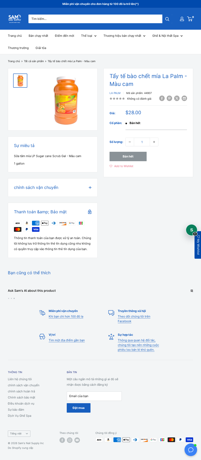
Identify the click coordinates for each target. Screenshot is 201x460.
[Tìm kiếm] (167, 19)
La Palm (115, 93)
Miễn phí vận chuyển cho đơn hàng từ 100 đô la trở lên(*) (100, 4)
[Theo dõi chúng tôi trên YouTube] (77, 448)
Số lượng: (116, 142)
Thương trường (18, 48)
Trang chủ (15, 36)
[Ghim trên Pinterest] (169, 98)
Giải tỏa (41, 48)
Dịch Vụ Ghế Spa (19, 423)
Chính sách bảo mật (21, 405)
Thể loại (86, 36)
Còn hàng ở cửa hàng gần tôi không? (84, 305)
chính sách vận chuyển (23, 393)
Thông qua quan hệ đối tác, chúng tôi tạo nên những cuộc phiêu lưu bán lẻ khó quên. (138, 352)
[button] (121, 166)
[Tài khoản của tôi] (182, 19)
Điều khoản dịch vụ (21, 411)
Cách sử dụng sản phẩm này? (158, 298)
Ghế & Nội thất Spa (165, 36)
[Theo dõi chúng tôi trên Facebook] (62, 448)
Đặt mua (79, 416)
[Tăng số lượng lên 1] (154, 142)
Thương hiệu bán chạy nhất (122, 36)
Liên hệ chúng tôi (20, 387)
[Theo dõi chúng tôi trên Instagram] (69, 448)
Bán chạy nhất (38, 36)
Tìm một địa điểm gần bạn (67, 348)
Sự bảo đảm (16, 417)
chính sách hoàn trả (21, 399)
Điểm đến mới (64, 36)
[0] (189, 19)
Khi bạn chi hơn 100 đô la (66, 324)
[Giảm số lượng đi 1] (130, 142)
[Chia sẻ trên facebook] (162, 98)
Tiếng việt (16, 441)
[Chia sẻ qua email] (184, 98)
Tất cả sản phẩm (34, 61)
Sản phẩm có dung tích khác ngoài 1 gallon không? (43, 298)
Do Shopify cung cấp (20, 455)
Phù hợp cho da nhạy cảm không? (32, 305)
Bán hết (128, 156)
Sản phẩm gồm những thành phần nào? (107, 298)
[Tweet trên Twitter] (177, 98)
